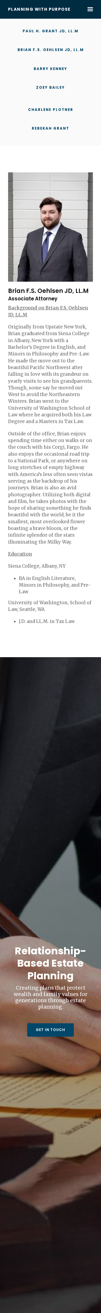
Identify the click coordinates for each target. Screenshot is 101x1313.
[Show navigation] (89, 9)
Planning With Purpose (39, 9)
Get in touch (50, 1029)
